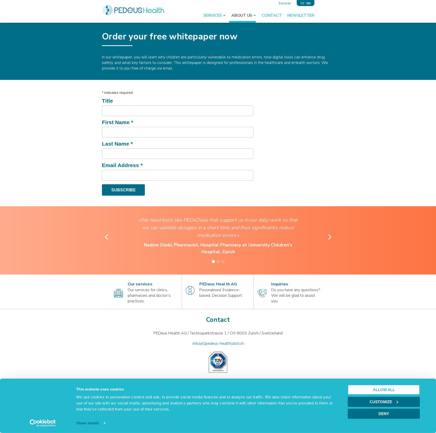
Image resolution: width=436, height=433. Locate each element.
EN (309, 3)
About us (241, 15)
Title (107, 100)
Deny (383, 414)
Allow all (384, 390)
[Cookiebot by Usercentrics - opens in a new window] (43, 423)
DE (303, 3)
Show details (87, 423)
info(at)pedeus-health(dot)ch (218, 343)
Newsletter (300, 15)
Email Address (122, 165)
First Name (117, 122)
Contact (272, 15)
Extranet (285, 3)
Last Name (117, 143)
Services (212, 15)
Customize (381, 401)
